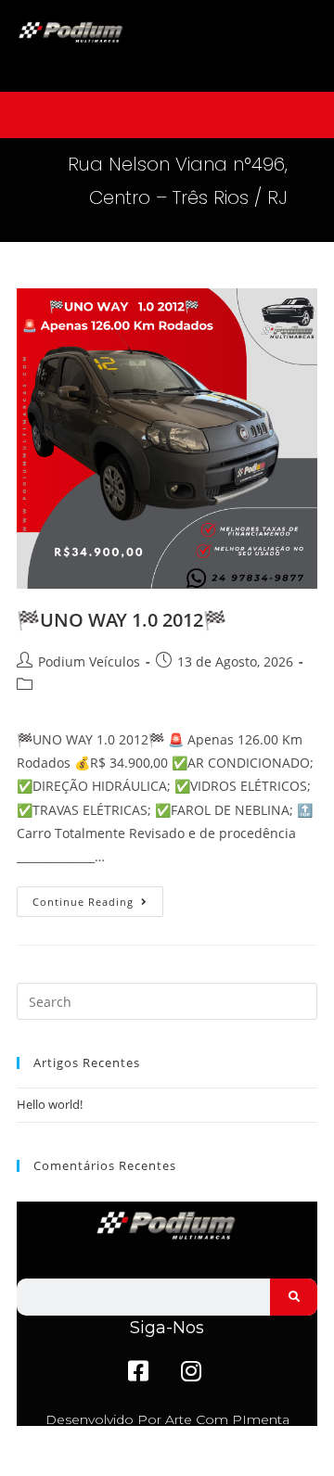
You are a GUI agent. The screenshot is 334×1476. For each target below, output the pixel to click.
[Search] (293, 1297)
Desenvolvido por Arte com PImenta (167, 1419)
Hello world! (50, 1104)
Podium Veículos (89, 661)
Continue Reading (97, 897)
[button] (167, 115)
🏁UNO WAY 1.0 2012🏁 (121, 619)
